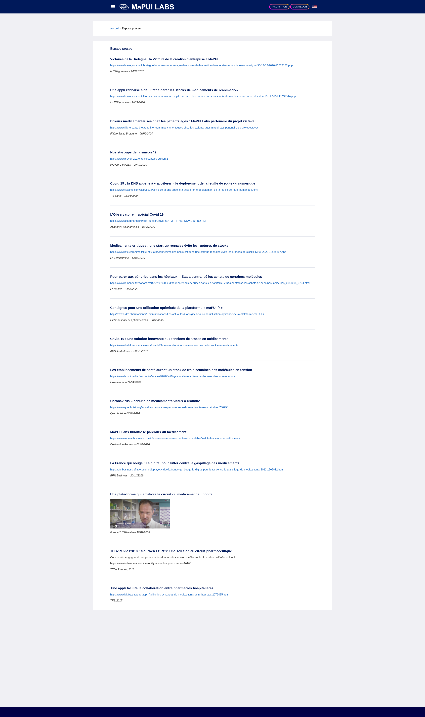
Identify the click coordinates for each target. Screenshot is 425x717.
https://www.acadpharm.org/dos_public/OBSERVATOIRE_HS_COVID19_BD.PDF (159, 220)
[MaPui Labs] (147, 6)
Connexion (300, 6)
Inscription (279, 6)
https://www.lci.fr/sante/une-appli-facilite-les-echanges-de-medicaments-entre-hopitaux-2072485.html (169, 594)
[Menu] (113, 6)
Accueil (114, 28)
